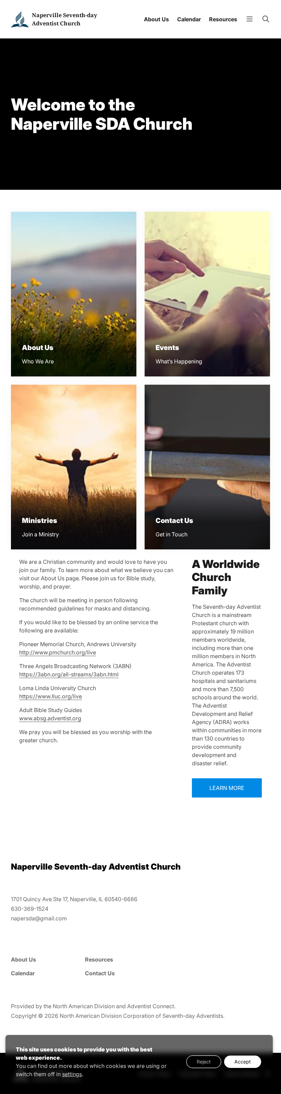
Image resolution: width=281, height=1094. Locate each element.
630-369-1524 (29, 908)
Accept (242, 1061)
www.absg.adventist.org (50, 718)
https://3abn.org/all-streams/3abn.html (69, 674)
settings (72, 1074)
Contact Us (100, 973)
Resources (223, 19)
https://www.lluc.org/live (50, 696)
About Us (156, 19)
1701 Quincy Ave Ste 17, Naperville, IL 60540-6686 (74, 899)
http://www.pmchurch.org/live (57, 652)
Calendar (189, 19)
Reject (204, 1061)
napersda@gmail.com (39, 918)
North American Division (84, 1006)
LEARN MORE (226, 787)
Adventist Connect (150, 1006)
